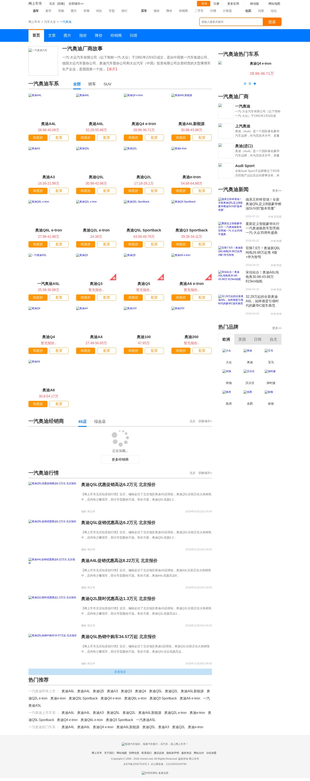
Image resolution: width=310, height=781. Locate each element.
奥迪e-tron (191, 177)
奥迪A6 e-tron (191, 284)
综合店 (100, 421)
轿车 (92, 84)
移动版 (254, 3)
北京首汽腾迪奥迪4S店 (60, 469)
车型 (112, 10)
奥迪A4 (96, 337)
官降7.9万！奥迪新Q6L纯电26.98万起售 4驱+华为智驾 (263, 252)
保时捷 (271, 383)
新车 (48, 10)
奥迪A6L (96, 124)
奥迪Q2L (143, 177)
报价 (157, 10)
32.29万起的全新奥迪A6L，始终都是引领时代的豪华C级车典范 (262, 301)
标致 (271, 403)
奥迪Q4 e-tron (144, 124)
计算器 (227, 10)
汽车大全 (50, 21)
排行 (124, 10)
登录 (204, 3)
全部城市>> (76, 3)
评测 (86, 10)
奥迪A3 (48, 177)
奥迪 (250, 362)
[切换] (61, 3)
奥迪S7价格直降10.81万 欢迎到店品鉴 (62, 454)
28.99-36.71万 (262, 73)
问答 (261, 10)
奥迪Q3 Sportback (191, 230)
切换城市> (205, 421)
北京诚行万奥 (147, 469)
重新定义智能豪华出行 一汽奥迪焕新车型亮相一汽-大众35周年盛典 (262, 228)
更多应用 (233, 3)
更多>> (277, 190)
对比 (99, 10)
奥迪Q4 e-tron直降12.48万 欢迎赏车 (61, 489)
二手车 (199, 10)
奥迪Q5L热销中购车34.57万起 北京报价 (118, 679)
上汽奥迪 (242, 126)
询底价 (38, 137)
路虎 (229, 403)
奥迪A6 (48, 390)
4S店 (82, 421)
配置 (59, 137)
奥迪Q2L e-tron (96, 230)
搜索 (272, 22)
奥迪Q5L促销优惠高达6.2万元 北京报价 (118, 565)
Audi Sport (245, 166)
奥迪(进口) (244, 146)
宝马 (271, 362)
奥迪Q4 (48, 337)
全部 (77, 84)
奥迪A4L (48, 124)
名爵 (250, 403)
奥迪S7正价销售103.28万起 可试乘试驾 (158, 454)
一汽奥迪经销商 (46, 421)
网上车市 (35, 3)
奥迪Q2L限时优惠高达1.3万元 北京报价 (118, 641)
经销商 (183, 10)
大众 (229, 362)
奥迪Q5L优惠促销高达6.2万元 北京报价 (118, 527)
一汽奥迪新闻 (233, 189)
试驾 (108, 445)
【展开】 (112, 69)
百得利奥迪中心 (149, 434)
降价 (169, 10)
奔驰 (229, 383)
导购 (61, 10)
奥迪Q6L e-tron (48, 230)
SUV (107, 84)
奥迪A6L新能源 (191, 124)
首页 (36, 35)
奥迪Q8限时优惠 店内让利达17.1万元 (156, 489)
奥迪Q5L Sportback (144, 230)
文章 (52, 35)
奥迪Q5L (96, 177)
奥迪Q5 (143, 284)
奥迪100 (144, 337)
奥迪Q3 (96, 284)
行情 (213, 10)
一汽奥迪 (242, 106)
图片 (74, 10)
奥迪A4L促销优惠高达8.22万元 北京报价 (119, 603)
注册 (216, 3)
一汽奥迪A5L (48, 284)
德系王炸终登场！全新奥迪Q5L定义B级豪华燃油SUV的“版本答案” (263, 204)
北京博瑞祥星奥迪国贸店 (62, 434)
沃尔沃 (249, 383)
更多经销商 (120, 502)
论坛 (274, 10)
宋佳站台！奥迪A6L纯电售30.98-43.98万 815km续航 (262, 277)
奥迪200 (191, 337)
